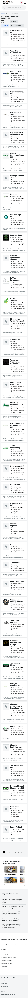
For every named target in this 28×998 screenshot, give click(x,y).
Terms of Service (4, 986)
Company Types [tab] (6, 944)
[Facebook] (4, 977)
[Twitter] (7, 977)
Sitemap (3, 991)
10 (21, 852)
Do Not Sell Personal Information (7, 989)
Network (5, 4)
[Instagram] (10, 977)
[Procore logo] (7, 2)
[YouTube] (13, 977)
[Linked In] (1, 977)
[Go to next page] (24, 852)
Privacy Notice (4, 983)
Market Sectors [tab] (16, 944)
